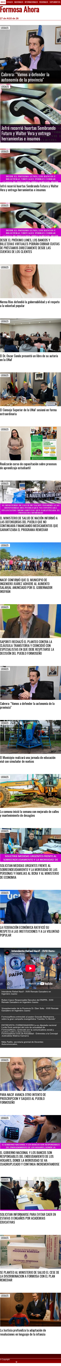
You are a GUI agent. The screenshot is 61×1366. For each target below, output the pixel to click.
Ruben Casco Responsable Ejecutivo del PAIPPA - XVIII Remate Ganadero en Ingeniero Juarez (27, 1001)
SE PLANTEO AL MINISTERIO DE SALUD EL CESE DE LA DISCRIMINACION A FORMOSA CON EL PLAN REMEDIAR (29, 1276)
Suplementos (55, 2)
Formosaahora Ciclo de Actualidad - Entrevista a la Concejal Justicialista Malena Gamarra (29, 1034)
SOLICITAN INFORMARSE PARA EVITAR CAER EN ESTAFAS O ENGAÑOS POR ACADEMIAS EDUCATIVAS (28, 1218)
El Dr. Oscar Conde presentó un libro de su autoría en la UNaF (29, 357)
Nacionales (18, 2)
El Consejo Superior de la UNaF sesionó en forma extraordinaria (28, 411)
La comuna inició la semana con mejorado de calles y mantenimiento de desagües (29, 813)
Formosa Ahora (19, 9)
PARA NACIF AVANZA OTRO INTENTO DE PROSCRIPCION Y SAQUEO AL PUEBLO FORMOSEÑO (23, 1098)
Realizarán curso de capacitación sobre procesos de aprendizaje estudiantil (28, 465)
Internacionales (31, 2)
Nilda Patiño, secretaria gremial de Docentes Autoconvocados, (22, 1043)
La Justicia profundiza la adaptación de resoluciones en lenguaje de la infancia (23, 1332)
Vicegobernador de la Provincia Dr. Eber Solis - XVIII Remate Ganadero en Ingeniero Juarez (29, 1009)
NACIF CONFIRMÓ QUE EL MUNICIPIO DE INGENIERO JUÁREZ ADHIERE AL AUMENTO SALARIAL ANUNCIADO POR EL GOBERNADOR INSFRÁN (26, 585)
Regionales (43, 2)
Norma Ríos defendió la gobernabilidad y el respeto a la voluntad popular (30, 303)
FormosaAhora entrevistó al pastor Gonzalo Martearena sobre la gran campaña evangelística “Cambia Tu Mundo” (28, 1018)
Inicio (3, 2)
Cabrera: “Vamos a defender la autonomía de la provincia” (27, 705)
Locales (10, 2)
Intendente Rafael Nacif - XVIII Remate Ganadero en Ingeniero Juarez (26, 992)
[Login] (16, 1361)
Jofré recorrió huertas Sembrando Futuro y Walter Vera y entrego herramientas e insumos (29, 188)
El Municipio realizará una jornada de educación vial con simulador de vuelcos (27, 759)
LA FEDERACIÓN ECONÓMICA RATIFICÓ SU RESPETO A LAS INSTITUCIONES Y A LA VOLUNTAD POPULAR (29, 931)
